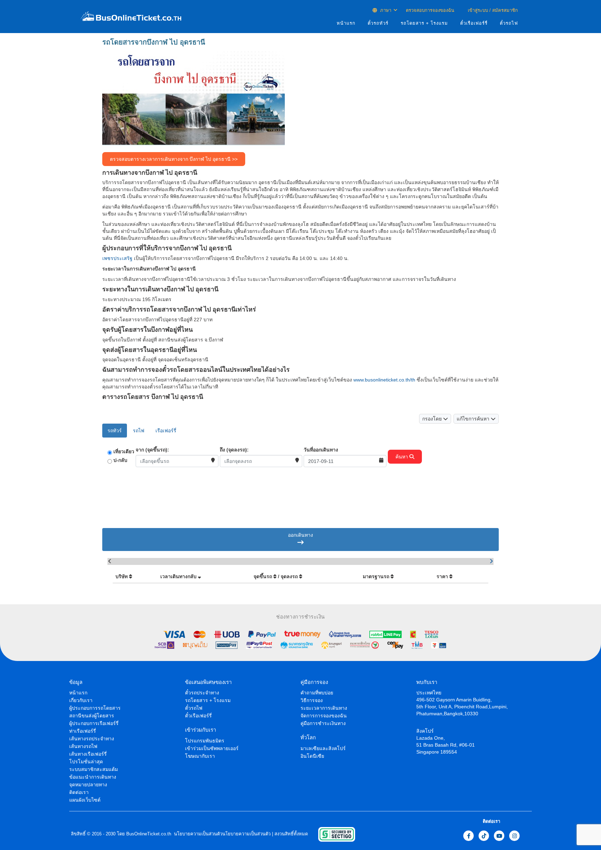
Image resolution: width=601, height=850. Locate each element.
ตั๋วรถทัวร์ (378, 23)
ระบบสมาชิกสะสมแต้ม (93, 769)
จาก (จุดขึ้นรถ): (152, 449)
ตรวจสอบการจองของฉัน (430, 10)
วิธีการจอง (311, 700)
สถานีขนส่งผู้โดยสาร (91, 715)
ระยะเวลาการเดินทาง (323, 708)
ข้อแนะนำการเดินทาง (92, 777)
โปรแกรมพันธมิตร (204, 740)
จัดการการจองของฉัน (323, 715)
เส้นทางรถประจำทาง (91, 738)
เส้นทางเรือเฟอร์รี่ (88, 754)
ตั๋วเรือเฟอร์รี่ (474, 23)
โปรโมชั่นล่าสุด (86, 761)
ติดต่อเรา (79, 792)
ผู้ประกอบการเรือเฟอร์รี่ (94, 723)
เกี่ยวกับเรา (81, 700)
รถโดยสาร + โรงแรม (424, 23)
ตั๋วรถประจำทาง (202, 692)
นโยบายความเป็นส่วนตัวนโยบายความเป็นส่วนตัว (222, 833)
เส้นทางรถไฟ (83, 746)
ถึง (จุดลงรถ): (234, 449)
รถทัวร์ (114, 430)
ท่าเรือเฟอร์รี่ (82, 731)
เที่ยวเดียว (123, 451)
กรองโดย (432, 419)
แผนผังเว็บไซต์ (85, 800)
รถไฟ (138, 430)
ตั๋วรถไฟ (509, 23)
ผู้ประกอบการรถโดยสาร (95, 708)
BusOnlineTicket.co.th (149, 833)
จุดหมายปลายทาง (88, 784)
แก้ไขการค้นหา (474, 419)
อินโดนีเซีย (312, 756)
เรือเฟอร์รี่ (165, 430)
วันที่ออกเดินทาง (321, 449)
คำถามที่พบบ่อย (316, 692)
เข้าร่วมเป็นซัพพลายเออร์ (212, 748)
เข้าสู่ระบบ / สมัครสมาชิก (492, 10)
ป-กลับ (120, 460)
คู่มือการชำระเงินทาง (323, 723)
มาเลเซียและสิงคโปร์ (323, 748)
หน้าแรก (346, 23)
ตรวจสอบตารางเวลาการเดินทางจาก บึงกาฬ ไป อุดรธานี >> (174, 159)
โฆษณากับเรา (200, 756)
